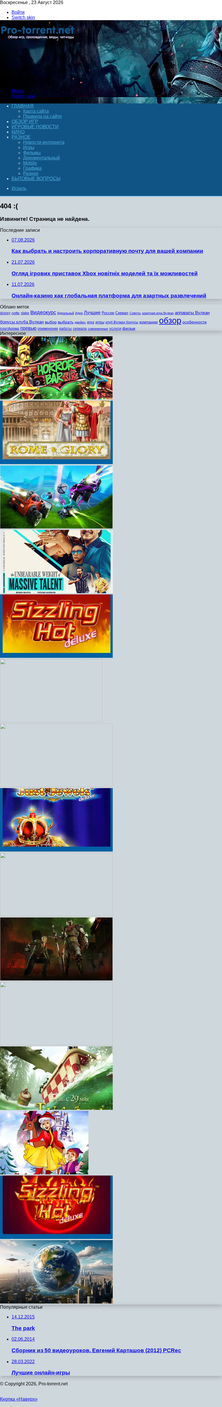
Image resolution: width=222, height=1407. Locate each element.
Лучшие (92, 312)
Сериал (121, 313)
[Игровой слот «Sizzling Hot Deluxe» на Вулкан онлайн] (56, 656)
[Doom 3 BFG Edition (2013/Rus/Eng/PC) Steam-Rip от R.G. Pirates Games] (51, 720)
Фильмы (32, 152)
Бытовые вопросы (36, 178)
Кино (18, 131)
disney (5, 313)
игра (90, 322)
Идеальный (65, 313)
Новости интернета (43, 142)
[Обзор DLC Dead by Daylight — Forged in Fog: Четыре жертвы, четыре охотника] (56, 979)
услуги (115, 328)
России (108, 313)
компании (148, 322)
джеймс (80, 322)
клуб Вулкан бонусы (122, 322)
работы (65, 329)
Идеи (79, 313)
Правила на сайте (42, 116)
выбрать (65, 322)
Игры (28, 147)
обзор (170, 320)
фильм (128, 328)
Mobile (30, 163)
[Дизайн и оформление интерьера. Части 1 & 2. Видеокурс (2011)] (56, 914)
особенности (194, 322)
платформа (9, 329)
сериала (80, 329)
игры (99, 322)
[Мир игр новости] (38, 81)
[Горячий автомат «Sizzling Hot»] (56, 1237)
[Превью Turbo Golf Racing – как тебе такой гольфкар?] (56, 527)
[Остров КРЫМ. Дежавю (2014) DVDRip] (56, 1301)
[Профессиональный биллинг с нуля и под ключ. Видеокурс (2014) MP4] (56, 1043)
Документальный (41, 157)
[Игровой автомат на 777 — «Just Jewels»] (56, 849)
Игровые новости (35, 126)
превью (28, 328)
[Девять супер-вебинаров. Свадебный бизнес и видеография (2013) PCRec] (56, 785)
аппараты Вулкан (192, 312)
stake (25, 313)
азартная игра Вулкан (158, 313)
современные (98, 328)
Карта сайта (36, 111)
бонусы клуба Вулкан (22, 321)
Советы (135, 313)
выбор (51, 322)
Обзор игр (25, 121)
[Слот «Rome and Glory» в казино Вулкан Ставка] (56, 462)
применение (48, 329)
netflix (16, 313)
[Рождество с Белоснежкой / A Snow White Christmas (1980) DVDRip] (44, 1172)
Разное (21, 137)
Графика (32, 168)
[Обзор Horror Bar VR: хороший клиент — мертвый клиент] (56, 397)
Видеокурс (43, 312)
